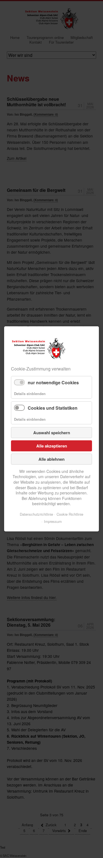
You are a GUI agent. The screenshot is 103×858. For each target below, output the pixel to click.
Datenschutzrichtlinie (36, 514)
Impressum (53, 521)
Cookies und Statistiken (52, 408)
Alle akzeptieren (51, 446)
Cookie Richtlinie (70, 514)
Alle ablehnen (51, 459)
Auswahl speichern (51, 433)
